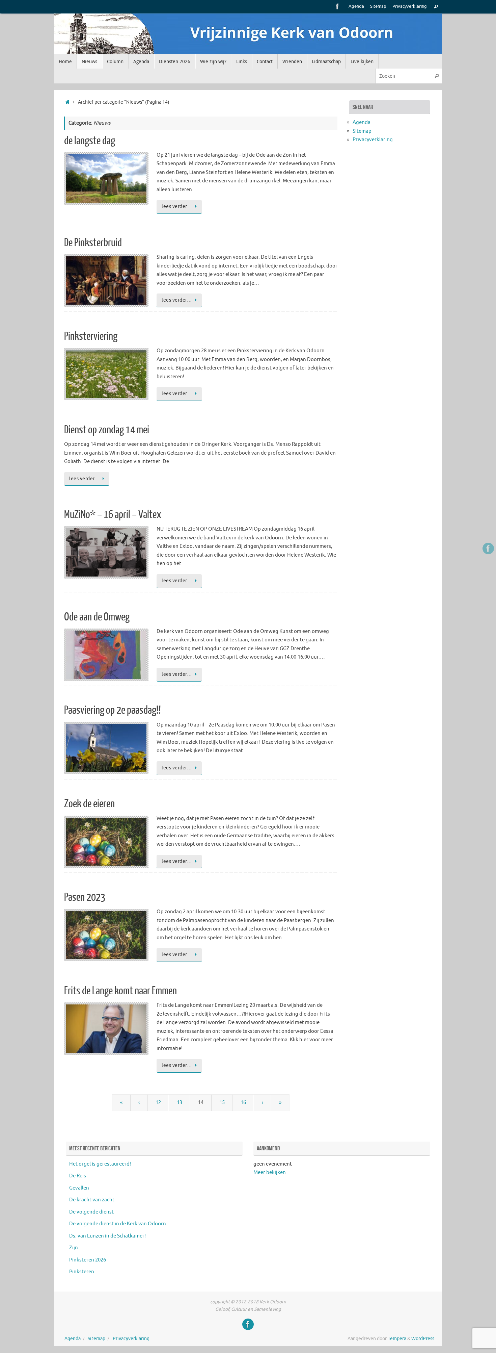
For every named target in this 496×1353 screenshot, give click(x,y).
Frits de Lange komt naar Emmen (120, 991)
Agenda (356, 6)
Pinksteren (81, 1272)
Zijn (73, 1248)
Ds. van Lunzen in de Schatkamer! (107, 1236)
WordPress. (423, 1339)
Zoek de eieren (89, 804)
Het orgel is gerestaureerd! (100, 1164)
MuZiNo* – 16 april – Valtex (112, 515)
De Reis (77, 1176)
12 (158, 1102)
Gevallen (79, 1188)
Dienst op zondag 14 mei (106, 430)
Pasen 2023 (84, 897)
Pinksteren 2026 (87, 1260)
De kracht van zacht (91, 1200)
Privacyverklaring (409, 6)
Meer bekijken (269, 1172)
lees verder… (177, 206)
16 (243, 1102)
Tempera (397, 1339)
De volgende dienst (91, 1212)
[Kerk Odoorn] (337, 6)
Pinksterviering (90, 336)
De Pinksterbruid (93, 243)
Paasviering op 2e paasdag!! (112, 710)
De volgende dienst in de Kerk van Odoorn (117, 1224)
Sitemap (378, 6)
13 (179, 1102)
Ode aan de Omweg (97, 617)
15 (222, 1102)
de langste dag (89, 141)
